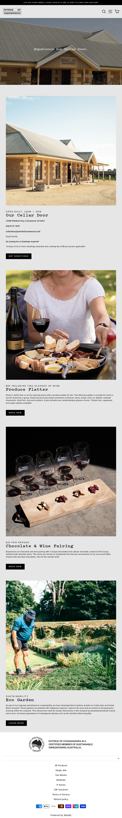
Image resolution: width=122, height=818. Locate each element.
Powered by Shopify (61, 815)
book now (15, 413)
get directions (19, 256)
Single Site (61, 770)
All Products (61, 765)
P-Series (61, 785)
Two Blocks (61, 775)
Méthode (61, 780)
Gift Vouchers (61, 789)
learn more (16, 723)
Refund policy (61, 799)
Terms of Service (61, 794)
